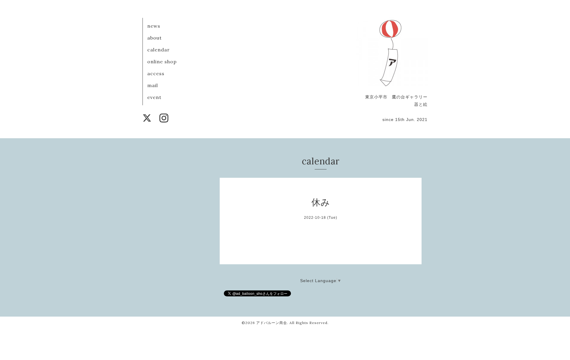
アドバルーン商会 (271, 322)
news (153, 26)
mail (152, 85)
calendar (158, 50)
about (154, 38)
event (154, 97)
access (155, 73)
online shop (162, 62)
